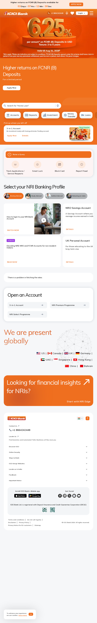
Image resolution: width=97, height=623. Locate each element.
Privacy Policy (24, 522)
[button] (31, 106)
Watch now (13, 230)
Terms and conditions (16, 520)
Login (80, 13)
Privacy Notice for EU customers (20, 525)
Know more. (23, 615)
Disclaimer (12, 522)
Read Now (12, 262)
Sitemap (38, 525)
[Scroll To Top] (87, 418)
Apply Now (11, 136)
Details (25, 136)
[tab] (14, 196)
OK (31, 614)
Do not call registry (34, 520)
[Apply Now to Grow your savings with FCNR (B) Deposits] (48, 59)
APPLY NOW (76, 4)
